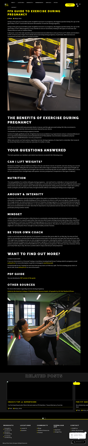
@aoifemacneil (48, 263)
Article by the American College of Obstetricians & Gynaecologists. (28, 291)
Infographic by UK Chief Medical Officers (61, 291)
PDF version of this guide (27, 278)
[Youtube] (77, 6)
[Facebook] (76, 4)
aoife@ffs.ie (11, 263)
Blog (76, 383)
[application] (15, 2)
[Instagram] (79, 4)
